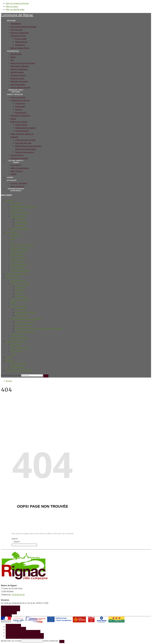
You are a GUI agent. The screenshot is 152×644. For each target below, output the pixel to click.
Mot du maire (15, 235)
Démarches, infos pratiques (17, 274)
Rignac (17, 15)
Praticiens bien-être (23, 325)
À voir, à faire (20, 219)
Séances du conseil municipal (22, 245)
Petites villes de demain (20, 270)
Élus (12, 242)
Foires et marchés (17, 280)
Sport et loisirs (16, 351)
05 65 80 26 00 (18, 594)
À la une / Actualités (18, 364)
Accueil (9, 381)
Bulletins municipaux (18, 251)
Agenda (9, 357)
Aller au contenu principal (17, 3)
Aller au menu (12, 6)
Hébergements (21, 222)
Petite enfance (21, 309)
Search (15, 538)
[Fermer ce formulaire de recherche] (61, 641)
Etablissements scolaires (25, 312)
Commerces (20, 287)
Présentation (15, 203)
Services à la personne (24, 332)
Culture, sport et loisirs (15, 341)
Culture (13, 354)
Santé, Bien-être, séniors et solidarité (25, 319)
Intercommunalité (17, 267)
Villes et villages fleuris (19, 229)
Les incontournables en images (23, 206)
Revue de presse (17, 367)
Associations (15, 344)
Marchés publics (17, 254)
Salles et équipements (19, 348)
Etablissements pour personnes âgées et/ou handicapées (39, 328)
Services (18, 293)
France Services (16, 335)
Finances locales (17, 261)
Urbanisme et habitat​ (19, 338)
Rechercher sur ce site (11, 640)
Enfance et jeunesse (18, 306)
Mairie (12, 238)
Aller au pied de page (15, 9)
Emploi (13, 303)
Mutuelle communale (18, 264)
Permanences (20, 296)
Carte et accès (16, 209)
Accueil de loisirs (21, 315)
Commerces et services (20, 283)
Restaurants (20, 225)
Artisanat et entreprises (20, 299)
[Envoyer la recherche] (45, 376)
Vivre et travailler (13, 277)
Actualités (10, 360)
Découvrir (10, 200)
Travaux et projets (18, 258)
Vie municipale (11, 232)
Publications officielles (19, 248)
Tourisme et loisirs (18, 216)
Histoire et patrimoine (19, 213)
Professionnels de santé (25, 322)
